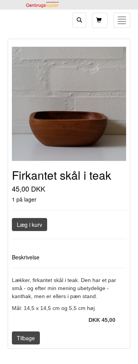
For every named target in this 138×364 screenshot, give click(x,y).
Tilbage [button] (26, 338)
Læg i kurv (29, 224)
